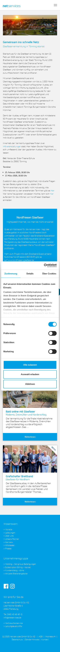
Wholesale (9, 545)
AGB (41, 636)
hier (52, 190)
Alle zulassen (30, 365)
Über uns (9, 535)
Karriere (9, 542)
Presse (8, 548)
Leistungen (10, 532)
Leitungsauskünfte (13, 626)
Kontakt (44, 639)
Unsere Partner (12, 539)
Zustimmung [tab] (10, 273)
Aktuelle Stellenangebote (16, 573)
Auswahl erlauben (30, 374)
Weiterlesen (30, 436)
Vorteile (8, 529)
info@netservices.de (12, 617)
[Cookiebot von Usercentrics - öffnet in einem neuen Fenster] (44, 265)
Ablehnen (30, 384)
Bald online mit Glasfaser (26, 413)
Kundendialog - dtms (14, 570)
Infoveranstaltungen (12, 146)
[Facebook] (6, 585)
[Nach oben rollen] (54, 646)
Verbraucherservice (14, 623)
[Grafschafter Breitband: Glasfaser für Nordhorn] (30, 459)
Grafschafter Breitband (19, 478)
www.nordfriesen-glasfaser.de (21, 260)
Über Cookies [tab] (49, 273)
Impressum (50, 636)
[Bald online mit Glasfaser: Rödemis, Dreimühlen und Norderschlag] (30, 394)
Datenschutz (17, 639)
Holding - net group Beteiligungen (20, 564)
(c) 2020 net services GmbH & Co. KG (18, 636)
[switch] (52, 333)
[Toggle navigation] (55, 5)
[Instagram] (12, 585)
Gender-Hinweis (32, 639)
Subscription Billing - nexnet (18, 567)
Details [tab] (30, 273)
